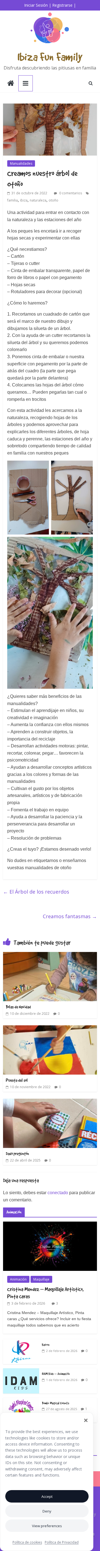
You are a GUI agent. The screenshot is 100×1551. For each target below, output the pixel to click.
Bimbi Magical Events (55, 1403)
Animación (18, 1279)
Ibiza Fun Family (50, 56)
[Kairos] (21, 1342)
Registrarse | (64, 5)
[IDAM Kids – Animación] (21, 1371)
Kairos (45, 1344)
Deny (46, 1511)
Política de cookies (27, 1542)
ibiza (24, 200)
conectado (58, 1192)
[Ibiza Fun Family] (10, 83)
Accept (46, 1496)
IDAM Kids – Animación (56, 1373)
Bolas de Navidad (18, 1006)
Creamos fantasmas (70, 916)
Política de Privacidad (62, 1542)
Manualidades (21, 163)
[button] (85, 1420)
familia (12, 200)
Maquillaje (41, 1279)
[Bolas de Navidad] (50, 955)
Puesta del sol (17, 1080)
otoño (53, 200)
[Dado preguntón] (50, 1102)
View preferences (47, 1525)
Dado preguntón (17, 1153)
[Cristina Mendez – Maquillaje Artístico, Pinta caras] (50, 1224)
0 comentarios (70, 193)
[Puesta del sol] (50, 1029)
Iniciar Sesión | (37, 5)
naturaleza (38, 200)
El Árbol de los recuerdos (36, 891)
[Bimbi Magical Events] (21, 1400)
